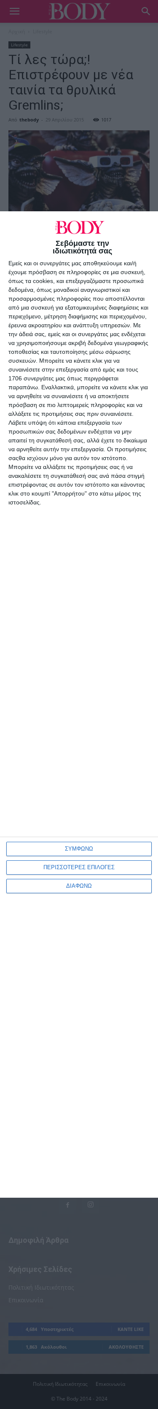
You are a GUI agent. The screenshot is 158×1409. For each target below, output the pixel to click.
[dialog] (79, 704)
